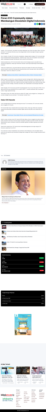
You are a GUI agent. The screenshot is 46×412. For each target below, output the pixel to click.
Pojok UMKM (26, 398)
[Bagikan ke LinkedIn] (42, 24)
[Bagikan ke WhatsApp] (37, 24)
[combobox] (21, 4)
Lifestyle (25, 391)
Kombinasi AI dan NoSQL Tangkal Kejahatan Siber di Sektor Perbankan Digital (24, 74)
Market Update (21, 368)
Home (2, 12)
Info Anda (25, 393)
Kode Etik (33, 396)
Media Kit (33, 401)
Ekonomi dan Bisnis (13, 7)
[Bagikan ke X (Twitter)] (40, 24)
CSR (24, 395)
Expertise (4, 368)
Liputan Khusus (26, 400)
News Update (5, 7)
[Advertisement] (23, 144)
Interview (25, 402)
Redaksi (33, 391)
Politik (17, 403)
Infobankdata (41, 396)
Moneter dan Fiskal (36, 7)
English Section (27, 397)
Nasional (35, 368)
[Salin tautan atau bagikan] (44, 24)
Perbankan (21, 7)
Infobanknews (41, 393)
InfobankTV (41, 398)
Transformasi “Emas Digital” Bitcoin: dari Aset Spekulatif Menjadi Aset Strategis (25, 115)
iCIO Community (7, 155)
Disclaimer (33, 400)
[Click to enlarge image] (23, 37)
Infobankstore (41, 394)
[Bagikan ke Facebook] (35, 24)
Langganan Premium (39, 4)
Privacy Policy (34, 398)
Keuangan (28, 7)
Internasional (18, 406)
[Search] (25, 4)
